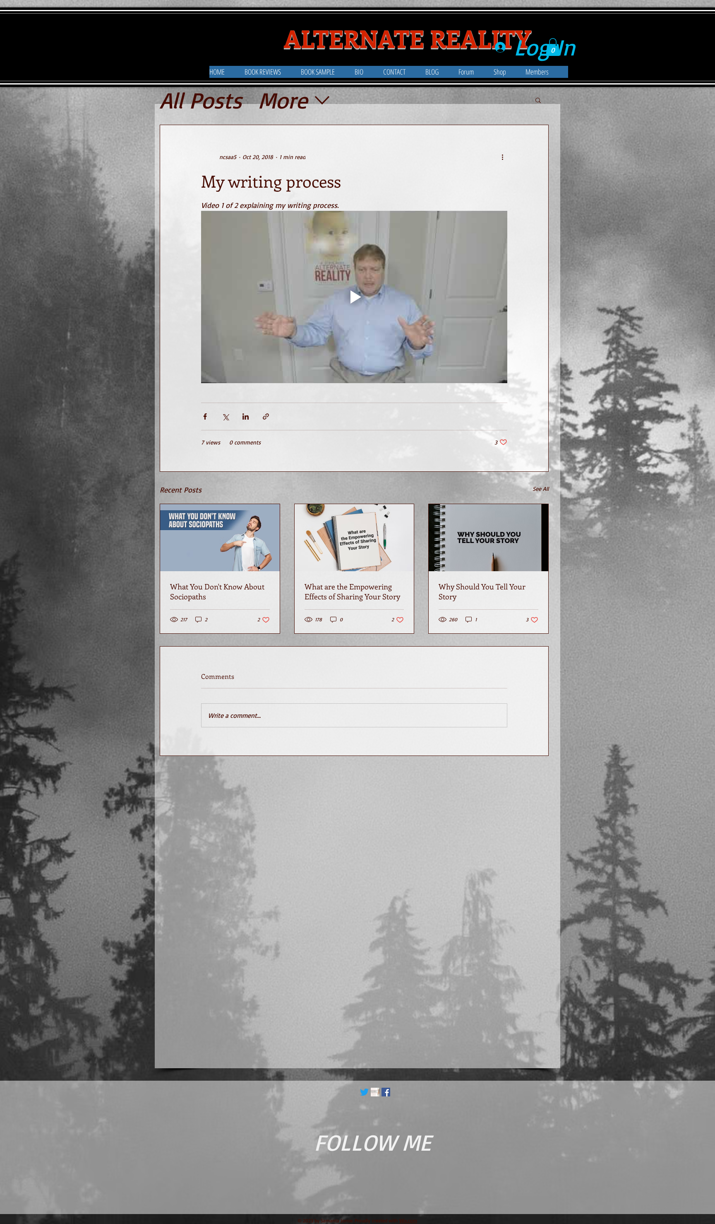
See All (541, 488)
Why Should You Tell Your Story (482, 591)
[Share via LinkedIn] (246, 416)
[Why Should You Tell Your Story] (488, 537)
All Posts (201, 100)
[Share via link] (266, 416)
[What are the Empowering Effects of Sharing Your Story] (354, 537)
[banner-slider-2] (375, 1092)
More (282, 100)
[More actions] (502, 157)
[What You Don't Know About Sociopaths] (220, 537)
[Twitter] (364, 1092)
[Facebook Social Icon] (385, 1092)
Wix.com (408, 1220)
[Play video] (354, 297)
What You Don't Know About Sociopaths (217, 591)
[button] (369, 72)
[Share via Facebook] (205, 416)
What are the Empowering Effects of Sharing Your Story (352, 591)
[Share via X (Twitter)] (225, 416)
